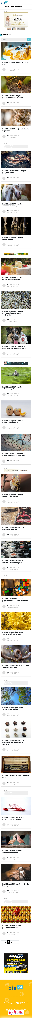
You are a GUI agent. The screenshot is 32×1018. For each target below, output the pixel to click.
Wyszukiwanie (5, 35)
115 (14, 942)
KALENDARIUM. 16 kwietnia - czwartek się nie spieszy (13, 633)
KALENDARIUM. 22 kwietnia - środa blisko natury (13, 495)
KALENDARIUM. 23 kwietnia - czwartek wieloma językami (13, 454)
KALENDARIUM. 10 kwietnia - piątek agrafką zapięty (13, 818)
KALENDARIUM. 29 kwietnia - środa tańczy (13, 238)
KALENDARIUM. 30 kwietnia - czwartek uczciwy (13, 205)
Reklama (18, 997)
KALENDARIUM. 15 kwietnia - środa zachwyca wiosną (15, 666)
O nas (6, 997)
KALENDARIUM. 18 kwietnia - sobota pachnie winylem (13, 562)
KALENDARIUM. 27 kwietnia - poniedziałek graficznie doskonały (13, 313)
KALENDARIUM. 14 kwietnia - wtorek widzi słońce (13, 708)
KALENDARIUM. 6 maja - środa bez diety (15, 63)
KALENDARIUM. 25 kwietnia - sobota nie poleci (13, 388)
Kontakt (24, 997)
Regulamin (12, 997)
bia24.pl (19, 1004)
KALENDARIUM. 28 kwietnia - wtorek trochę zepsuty (13, 279)
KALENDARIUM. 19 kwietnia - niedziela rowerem (13, 528)
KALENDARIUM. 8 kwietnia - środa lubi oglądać (15, 885)
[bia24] (5, 2)
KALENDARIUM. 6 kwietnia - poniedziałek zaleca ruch (13, 927)
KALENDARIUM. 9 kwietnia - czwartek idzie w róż (13, 852)
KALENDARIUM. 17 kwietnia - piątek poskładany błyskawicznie (15, 600)
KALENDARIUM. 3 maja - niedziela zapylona (15, 130)
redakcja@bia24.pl (14, 69)
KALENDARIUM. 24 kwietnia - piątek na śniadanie (13, 421)
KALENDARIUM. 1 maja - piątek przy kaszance (14, 172)
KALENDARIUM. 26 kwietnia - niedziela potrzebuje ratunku (14, 347)
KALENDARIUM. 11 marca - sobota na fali (15, 777)
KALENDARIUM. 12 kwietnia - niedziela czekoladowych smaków (13, 742)
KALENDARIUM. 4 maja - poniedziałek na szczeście (12, 96)
